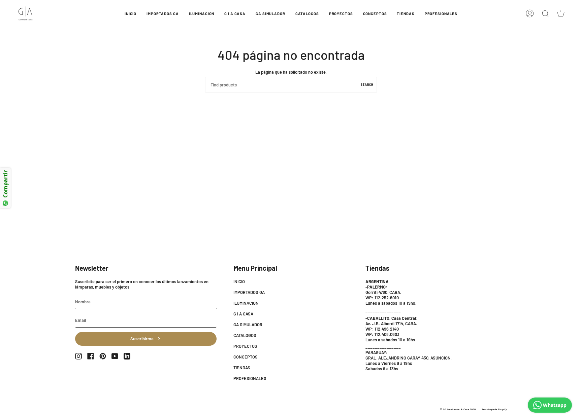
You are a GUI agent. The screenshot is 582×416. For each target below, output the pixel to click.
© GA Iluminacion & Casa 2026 (458, 409)
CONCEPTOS (245, 357)
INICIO (239, 281)
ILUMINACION (246, 303)
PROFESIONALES (249, 378)
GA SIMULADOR (247, 324)
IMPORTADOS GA (249, 292)
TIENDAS (241, 367)
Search (367, 84)
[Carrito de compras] (561, 13)
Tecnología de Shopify (494, 409)
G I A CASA (243, 313)
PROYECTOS (245, 346)
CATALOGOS (244, 335)
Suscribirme (142, 338)
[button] (162, 13)
